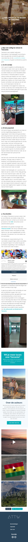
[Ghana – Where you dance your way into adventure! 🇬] (14, 468)
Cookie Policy (13, 281)
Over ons (12, 529)
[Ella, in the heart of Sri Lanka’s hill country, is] (14, 494)
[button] (26, 261)
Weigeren (14, 275)
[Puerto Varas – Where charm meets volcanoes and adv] (14, 442)
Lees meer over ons (14, 422)
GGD (12, 222)
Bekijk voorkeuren (14, 279)
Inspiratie (12, 526)
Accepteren (14, 271)
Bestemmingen (14, 524)
